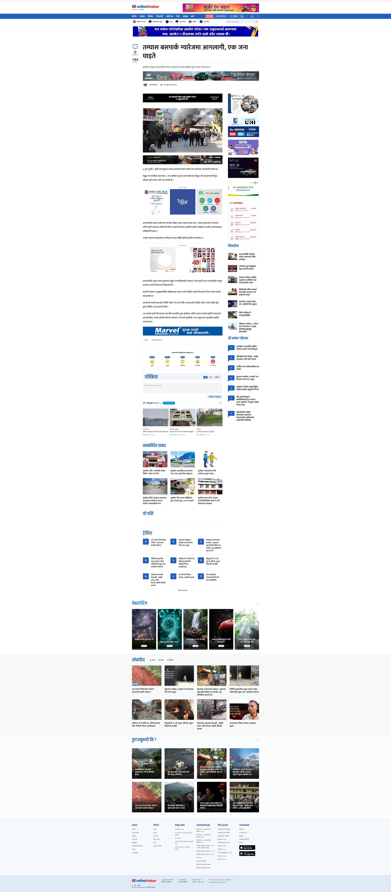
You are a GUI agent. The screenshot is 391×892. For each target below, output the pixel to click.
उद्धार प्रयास (182, 21)
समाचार (142, 16)
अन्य (192, 16)
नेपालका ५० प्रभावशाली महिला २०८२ (203, 830)
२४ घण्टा (152, 660)
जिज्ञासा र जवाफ (141, 21)
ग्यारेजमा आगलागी (156, 340)
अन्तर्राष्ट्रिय (135, 853)
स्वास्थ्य (235, 16)
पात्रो (210, 16)
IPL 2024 (178, 838)
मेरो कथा (199, 858)
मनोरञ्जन (169, 16)
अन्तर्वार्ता (134, 839)
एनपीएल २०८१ (179, 829)
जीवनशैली (159, 16)
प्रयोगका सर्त (243, 833)
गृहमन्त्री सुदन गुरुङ (157, 21)
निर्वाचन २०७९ (222, 846)
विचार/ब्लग (135, 833)
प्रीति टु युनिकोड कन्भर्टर (203, 865)
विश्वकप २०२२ (222, 856)
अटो (154, 843)
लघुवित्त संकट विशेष (224, 833)
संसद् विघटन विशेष (223, 836)
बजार (155, 829)
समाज (134, 829)
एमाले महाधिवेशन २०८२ (225, 853)
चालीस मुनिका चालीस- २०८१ (205, 855)
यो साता (161, 660)
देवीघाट (195, 21)
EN (242, 16)
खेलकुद (185, 16)
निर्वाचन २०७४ (222, 839)
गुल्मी (146, 340)
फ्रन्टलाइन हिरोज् (201, 861)
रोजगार (155, 836)
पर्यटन (155, 833)
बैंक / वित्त (156, 839)
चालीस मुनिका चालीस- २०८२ (205, 851)
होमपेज (134, 16)
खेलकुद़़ (134, 843)
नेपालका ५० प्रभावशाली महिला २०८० (203, 841)
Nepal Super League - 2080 (183, 848)
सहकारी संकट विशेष (224, 829)
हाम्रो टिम (241, 829)
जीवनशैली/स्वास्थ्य (137, 846)
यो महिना (170, 660)
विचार (178, 16)
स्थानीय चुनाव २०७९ (224, 843)
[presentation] (216, 403)
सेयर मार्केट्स (222, 16)
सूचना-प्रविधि (157, 846)
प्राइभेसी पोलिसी (244, 839)
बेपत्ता (171, 21)
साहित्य (134, 836)
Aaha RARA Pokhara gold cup (184, 843)
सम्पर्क (241, 843)
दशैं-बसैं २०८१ (222, 859)
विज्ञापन (241, 836)
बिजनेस (150, 16)
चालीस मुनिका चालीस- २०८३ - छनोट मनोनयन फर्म (205, 847)
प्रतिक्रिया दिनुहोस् (215, 396)
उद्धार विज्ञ (206, 21)
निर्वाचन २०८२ (222, 849)
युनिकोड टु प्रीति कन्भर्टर (203, 868)
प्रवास (133, 849)
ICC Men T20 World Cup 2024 (183, 834)
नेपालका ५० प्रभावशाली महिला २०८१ (203, 836)
